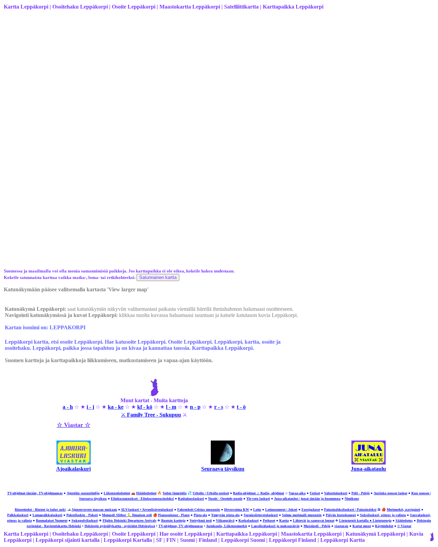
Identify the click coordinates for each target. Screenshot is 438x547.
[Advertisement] (209, 69)
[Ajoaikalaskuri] (73, 463)
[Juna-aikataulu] (368, 463)
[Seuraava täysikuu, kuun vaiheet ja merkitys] (223, 463)
